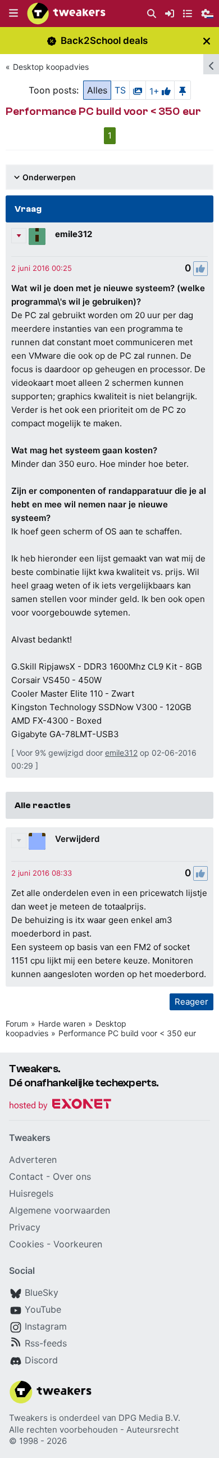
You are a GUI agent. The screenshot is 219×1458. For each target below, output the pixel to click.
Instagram (46, 1326)
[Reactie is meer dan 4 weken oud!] (41, 268)
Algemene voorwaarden (59, 1210)
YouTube (43, 1309)
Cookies (26, 1244)
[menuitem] (152, 14)
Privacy (24, 1227)
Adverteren (33, 1159)
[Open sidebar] (211, 64)
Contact (26, 1176)
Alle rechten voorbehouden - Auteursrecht (94, 1429)
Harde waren (61, 1023)
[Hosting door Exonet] (60, 1105)
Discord (41, 1360)
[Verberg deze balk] (206, 41)
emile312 (73, 234)
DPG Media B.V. (149, 1417)
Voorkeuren (77, 1244)
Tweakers (28, 1417)
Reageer (191, 1001)
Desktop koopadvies (51, 67)
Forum (17, 1023)
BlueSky (41, 1292)
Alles (97, 90)
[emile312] (37, 236)
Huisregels (31, 1193)
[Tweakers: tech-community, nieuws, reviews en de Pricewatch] (66, 13)
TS (120, 90)
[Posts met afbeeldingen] (137, 90)
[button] (13, 13)
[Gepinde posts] (182, 90)
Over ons (72, 1176)
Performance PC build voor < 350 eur (127, 1033)
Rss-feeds (46, 1343)
